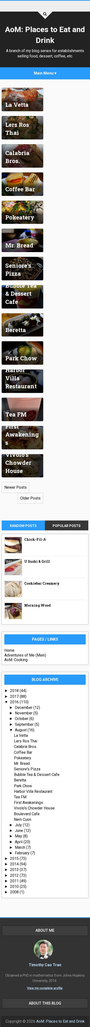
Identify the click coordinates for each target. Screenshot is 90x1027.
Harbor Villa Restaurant (33, 791)
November (24, 713)
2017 (15, 696)
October (22, 718)
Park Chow (21, 358)
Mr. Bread (19, 245)
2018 (15, 690)
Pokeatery (19, 217)
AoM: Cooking (16, 659)
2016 (15, 702)
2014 (15, 864)
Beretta (15, 330)
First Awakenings (22, 434)
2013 (15, 869)
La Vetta (17, 105)
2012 (15, 875)
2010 (15, 886)
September (25, 724)
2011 (15, 881)
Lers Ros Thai (17, 129)
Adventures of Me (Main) (25, 655)
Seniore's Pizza (18, 270)
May (19, 836)
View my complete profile (45, 988)
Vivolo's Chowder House (18, 463)
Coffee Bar (20, 189)
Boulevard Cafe (27, 814)
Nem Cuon (22, 819)
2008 (15, 892)
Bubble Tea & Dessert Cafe (21, 294)
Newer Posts (15, 487)
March (20, 847)
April (19, 842)
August (21, 730)
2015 (15, 858)
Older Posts (30, 498)
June (19, 830)
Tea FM (16, 414)
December (24, 707)
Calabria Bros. (17, 157)
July (19, 825)
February (22, 853)
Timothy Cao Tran (45, 965)
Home (9, 650)
